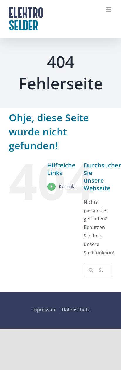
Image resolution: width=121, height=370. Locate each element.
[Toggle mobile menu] (109, 9)
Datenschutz (76, 309)
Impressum (44, 309)
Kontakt (67, 186)
